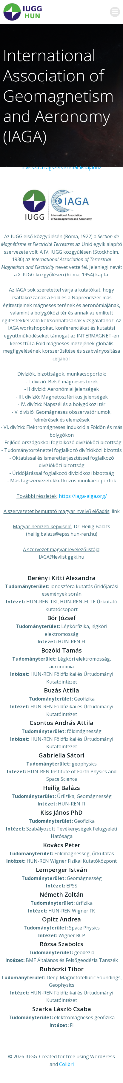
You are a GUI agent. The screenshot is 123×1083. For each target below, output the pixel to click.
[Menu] (115, 12)
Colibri (66, 1064)
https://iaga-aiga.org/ (83, 496)
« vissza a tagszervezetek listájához (61, 167)
